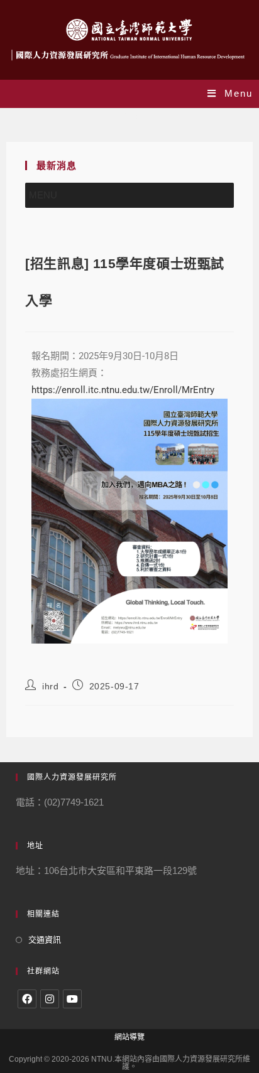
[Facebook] (27, 998)
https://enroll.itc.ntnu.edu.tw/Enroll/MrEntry (122, 390)
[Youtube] (72, 998)
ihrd (50, 686)
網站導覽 (129, 1037)
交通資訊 (44, 939)
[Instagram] (49, 998)
